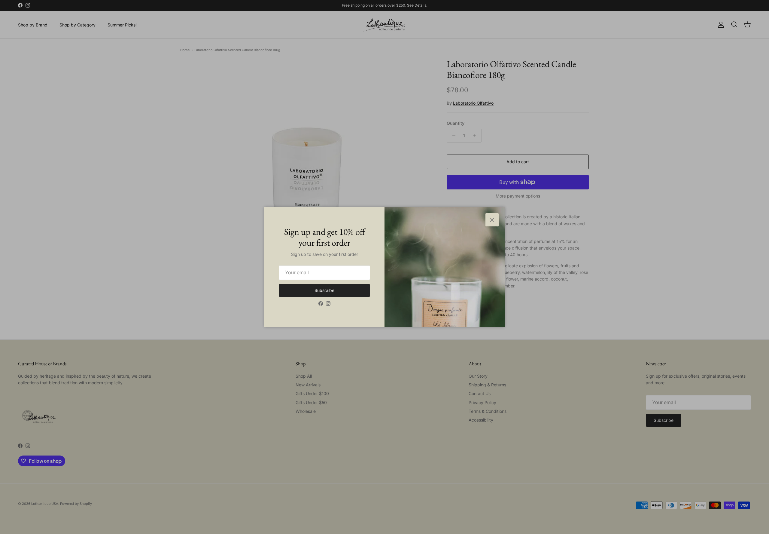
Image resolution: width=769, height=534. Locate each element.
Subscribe (324, 290)
